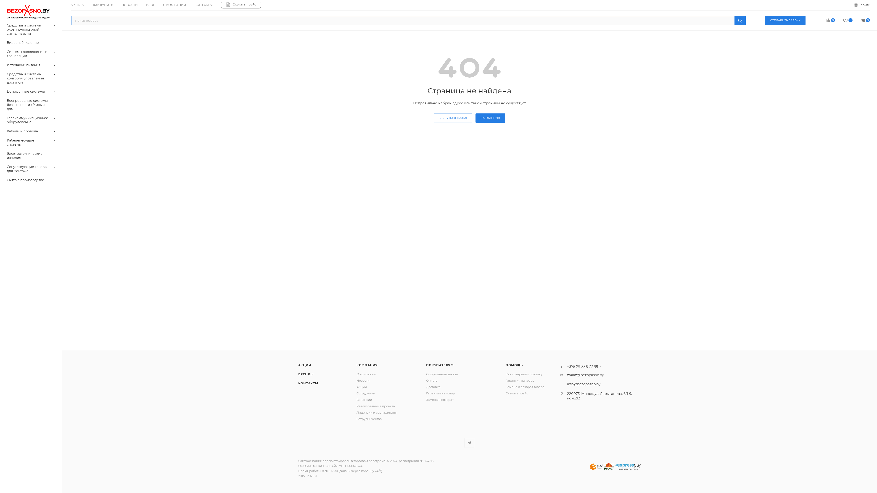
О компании (366, 374)
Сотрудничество (369, 419)
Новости (363, 380)
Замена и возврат (440, 399)
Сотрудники (366, 393)
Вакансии (364, 399)
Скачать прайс (517, 393)
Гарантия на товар (440, 393)
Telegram (469, 443)
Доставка (433, 387)
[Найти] (740, 20)
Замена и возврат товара (525, 387)
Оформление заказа (442, 374)
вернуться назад (453, 118)
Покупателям (440, 365)
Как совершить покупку (524, 374)
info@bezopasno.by (583, 384)
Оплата (432, 380)
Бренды (306, 374)
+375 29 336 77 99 (582, 367)
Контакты (308, 383)
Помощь (514, 365)
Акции (304, 365)
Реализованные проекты (376, 406)
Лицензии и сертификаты (376, 412)
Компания (367, 365)
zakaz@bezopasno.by (585, 375)
